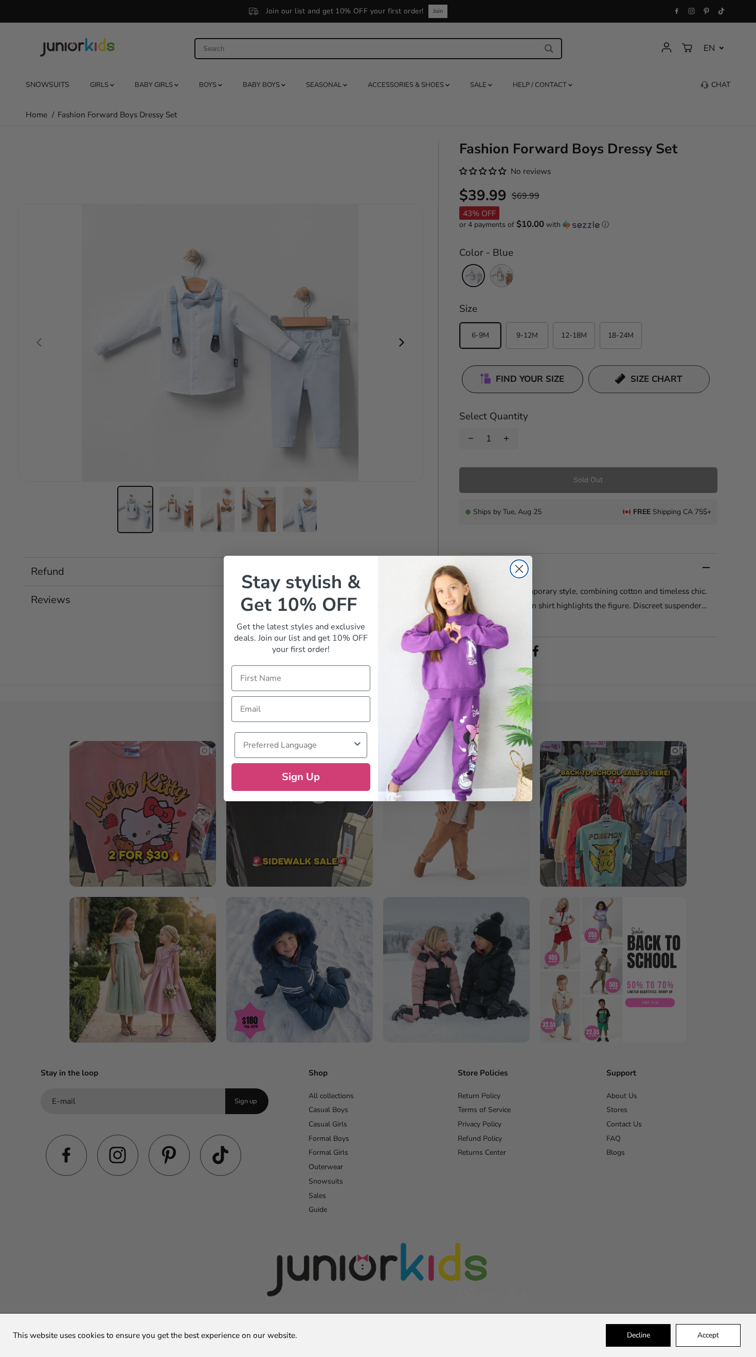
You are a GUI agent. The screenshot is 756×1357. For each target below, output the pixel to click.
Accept (708, 1335)
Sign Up (301, 777)
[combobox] (297, 745)
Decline (638, 1335)
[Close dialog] (519, 569)
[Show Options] (357, 745)
